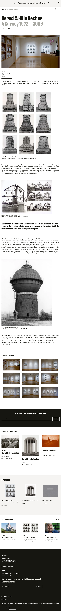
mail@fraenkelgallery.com (8, 566)
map (16, 561)
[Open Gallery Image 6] (49, 378)
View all (57, 519)
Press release (6, 75)
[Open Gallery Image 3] (49, 364)
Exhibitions (13, 9)
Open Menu (59, 9)
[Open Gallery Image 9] (49, 392)
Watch (3, 535)
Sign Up (38, 586)
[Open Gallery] (26, 123)
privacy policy (4, 605)
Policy (2, 598)
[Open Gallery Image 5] (30, 379)
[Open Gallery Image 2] (30, 364)
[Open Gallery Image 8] (30, 392)
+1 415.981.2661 (5, 565)
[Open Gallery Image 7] (11, 392)
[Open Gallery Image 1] (11, 364)
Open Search (55, 9)
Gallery (3, 456)
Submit (56, 419)
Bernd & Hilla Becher (6, 78)
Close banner (59, 2)
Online (7, 456)
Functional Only (5, 608)
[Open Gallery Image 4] (11, 378)
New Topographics (47, 500)
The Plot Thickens (49, 450)
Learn (24, 535)
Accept (13, 608)
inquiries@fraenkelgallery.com (31, 3)
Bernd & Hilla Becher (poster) (30, 500)
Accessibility (4, 599)
